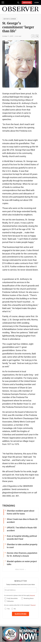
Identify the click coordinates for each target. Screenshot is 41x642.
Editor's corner (10, 19)
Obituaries (10, 601)
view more (19, 569)
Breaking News (29, 598)
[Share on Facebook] (33, 36)
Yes (8, 609)
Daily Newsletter (12, 598)
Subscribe (27, 2)
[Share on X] (37, 36)
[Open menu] (2, 2)
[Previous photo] (5, 64)
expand (33, 43)
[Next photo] (35, 64)
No (15, 609)
